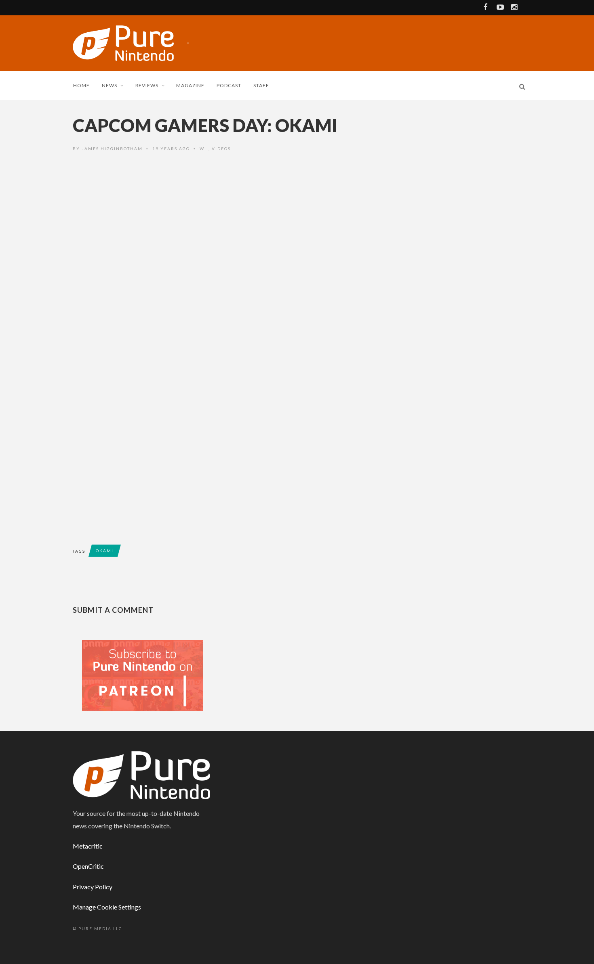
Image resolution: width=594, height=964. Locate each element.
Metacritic (88, 846)
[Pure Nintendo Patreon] (142, 674)
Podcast (229, 85)
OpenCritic (88, 866)
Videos (221, 148)
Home (81, 85)
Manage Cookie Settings (107, 907)
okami (105, 550)
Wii (204, 148)
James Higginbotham (112, 148)
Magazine (190, 85)
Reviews (146, 85)
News (109, 85)
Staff (261, 85)
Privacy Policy (92, 887)
